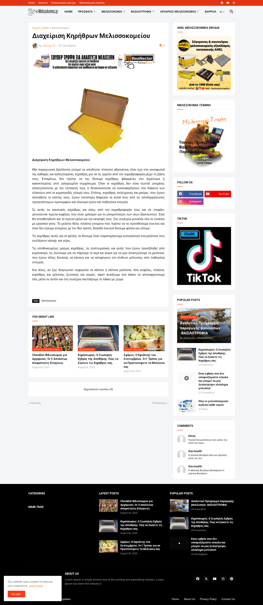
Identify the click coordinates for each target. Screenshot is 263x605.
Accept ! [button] (16, 594)
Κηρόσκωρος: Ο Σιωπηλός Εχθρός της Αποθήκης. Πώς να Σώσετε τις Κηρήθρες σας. (98, 359)
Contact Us (228, 599)
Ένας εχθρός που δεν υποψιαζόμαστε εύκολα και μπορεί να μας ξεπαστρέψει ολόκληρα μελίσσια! (213, 381)
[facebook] (222, 3)
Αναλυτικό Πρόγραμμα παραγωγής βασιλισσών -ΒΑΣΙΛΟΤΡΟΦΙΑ (212, 503)
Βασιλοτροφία (141, 11)
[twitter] (206, 578)
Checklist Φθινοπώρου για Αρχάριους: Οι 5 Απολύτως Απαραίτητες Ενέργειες (49, 359)
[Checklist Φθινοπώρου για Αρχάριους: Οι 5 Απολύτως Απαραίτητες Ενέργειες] (108, 505)
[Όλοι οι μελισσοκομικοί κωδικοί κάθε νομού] (186, 405)
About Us (43, 3)
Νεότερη (36, 402)
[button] (222, 12)
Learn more (36, 585)
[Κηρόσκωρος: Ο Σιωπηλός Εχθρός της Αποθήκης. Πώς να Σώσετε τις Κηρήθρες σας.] (186, 354)
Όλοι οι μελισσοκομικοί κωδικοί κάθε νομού (213, 403)
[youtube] (228, 3)
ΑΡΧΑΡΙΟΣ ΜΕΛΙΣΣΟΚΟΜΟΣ (178, 11)
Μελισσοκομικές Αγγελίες (92, 3)
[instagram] (234, 3)
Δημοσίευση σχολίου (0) (98, 389)
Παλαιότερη (159, 402)
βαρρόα (210, 11)
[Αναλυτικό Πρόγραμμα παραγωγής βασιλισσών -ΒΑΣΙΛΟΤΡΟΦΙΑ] (179, 505)
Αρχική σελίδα (40, 27)
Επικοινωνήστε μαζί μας (63, 3)
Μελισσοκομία (60, 27)
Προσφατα (85, 11)
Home (31, 3)
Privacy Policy (208, 599)
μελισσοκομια (111, 11)
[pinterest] (231, 578)
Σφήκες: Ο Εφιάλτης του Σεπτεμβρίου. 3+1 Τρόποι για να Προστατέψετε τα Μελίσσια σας (144, 361)
